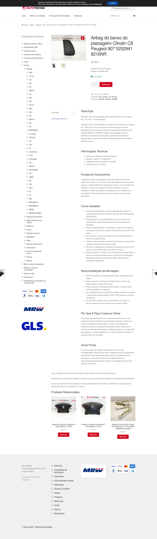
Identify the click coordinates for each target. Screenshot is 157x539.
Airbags (38, 25)
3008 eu (32, 90)
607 (30, 123)
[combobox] (123, 8)
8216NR (114, 99)
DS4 (30, 198)
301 (30, 94)
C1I (30, 141)
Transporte (78, 15)
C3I (30, 162)
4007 (30, 108)
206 (30, 83)
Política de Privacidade (43, 527)
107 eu (31, 76)
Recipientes (28, 277)
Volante (29, 260)
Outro (28, 240)
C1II (30, 144)
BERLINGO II (33, 130)
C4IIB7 (31, 177)
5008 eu (32, 119)
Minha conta (58, 501)
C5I (30, 180)
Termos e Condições (37, 15)
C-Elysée (32, 137)
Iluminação (30, 237)
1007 (30, 72)
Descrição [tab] (55, 112)
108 (30, 79)
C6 (30, 191)
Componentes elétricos (32, 54)
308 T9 (31, 105)
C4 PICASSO (33, 170)
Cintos (28, 229)
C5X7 (31, 188)
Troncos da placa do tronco (33, 252)
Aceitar (112, 3)
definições (98, 4)
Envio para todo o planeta (63, 480)
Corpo (26, 61)
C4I (30, 173)
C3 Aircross (33, 152)
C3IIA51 (31, 166)
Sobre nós (58, 465)
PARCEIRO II (33, 202)
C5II (30, 184)
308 (30, 101)
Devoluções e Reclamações (59, 15)
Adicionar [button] (63, 435)
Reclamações (59, 513)
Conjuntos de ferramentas (33, 58)
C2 (30, 148)
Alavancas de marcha (34, 216)
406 (30, 112)
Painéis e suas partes (34, 244)
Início (26, 25)
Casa (24, 15)
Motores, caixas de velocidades (31, 269)
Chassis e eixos (30, 51)
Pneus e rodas (29, 273)
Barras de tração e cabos (33, 43)
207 (30, 87)
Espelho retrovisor (33, 233)
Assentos (29, 226)
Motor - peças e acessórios (34, 264)
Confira (57, 505)
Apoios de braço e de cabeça (34, 221)
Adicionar (106, 84)
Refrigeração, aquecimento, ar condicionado (35, 282)
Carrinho (57, 509)
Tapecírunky (30, 247)
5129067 (101, 99)
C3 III (31, 155)
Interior (31, 25)
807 (100, 97)
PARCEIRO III (33, 206)
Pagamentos (59, 476)
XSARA (31, 209)
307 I (30, 98)
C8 (44, 25)
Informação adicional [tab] (59, 118)
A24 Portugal (28, 527)
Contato (57, 492)
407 (30, 116)
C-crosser (32, 134)
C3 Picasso (33, 159)
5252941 (108, 99)
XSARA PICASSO (35, 213)
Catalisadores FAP (30, 47)
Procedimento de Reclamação (60, 470)
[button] (82, 38)
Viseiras (29, 257)
